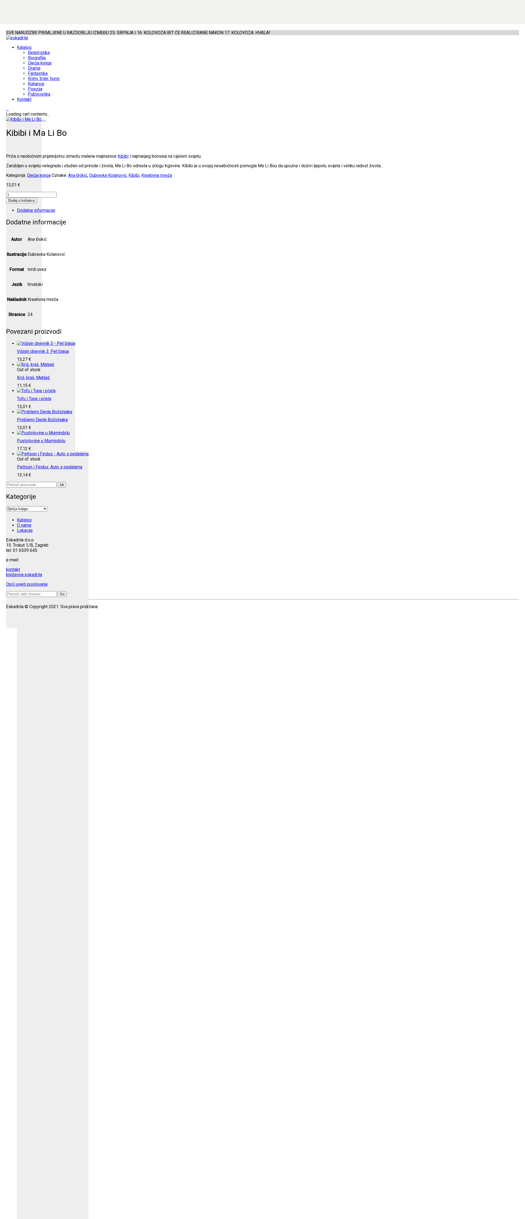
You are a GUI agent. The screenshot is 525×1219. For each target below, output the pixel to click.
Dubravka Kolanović (108, 175)
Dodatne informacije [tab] (36, 210)
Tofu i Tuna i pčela (34, 398)
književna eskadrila (24, 574)
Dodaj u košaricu (21, 200)
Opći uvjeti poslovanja (27, 584)
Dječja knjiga (39, 175)
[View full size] (44, 121)
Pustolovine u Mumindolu (41, 440)
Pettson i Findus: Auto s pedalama (49, 467)
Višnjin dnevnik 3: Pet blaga (43, 351)
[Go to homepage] (17, 37)
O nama (24, 525)
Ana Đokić (77, 175)
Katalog (24, 520)
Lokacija (25, 530)
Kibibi (123, 156)
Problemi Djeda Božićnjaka (42, 419)
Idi (62, 485)
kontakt (13, 569)
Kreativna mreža (156, 175)
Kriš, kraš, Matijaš (33, 377)
